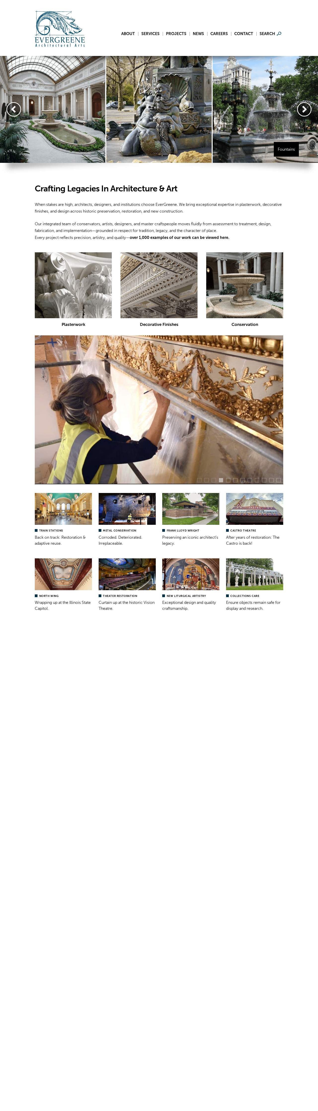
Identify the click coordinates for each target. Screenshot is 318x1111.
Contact (243, 34)
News (198, 34)
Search (267, 34)
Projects (176, 34)
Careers (219, 34)
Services (150, 34)
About (128, 34)
